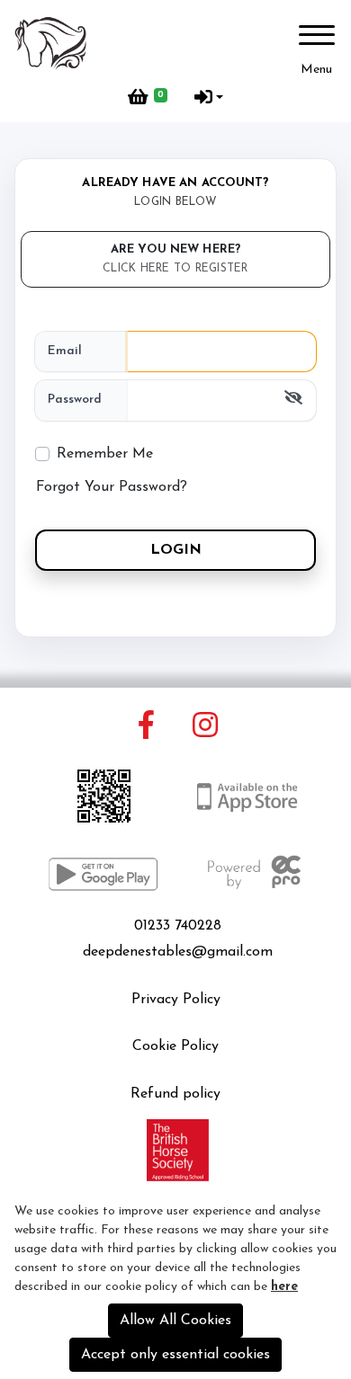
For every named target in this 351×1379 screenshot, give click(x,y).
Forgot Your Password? (111, 487)
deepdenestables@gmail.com (178, 952)
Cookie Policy (175, 1046)
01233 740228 (177, 926)
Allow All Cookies (175, 1320)
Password (75, 399)
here (284, 1287)
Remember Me (105, 454)
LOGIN (176, 550)
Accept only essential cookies (175, 1355)
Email (65, 351)
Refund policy (175, 1094)
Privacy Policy (175, 999)
